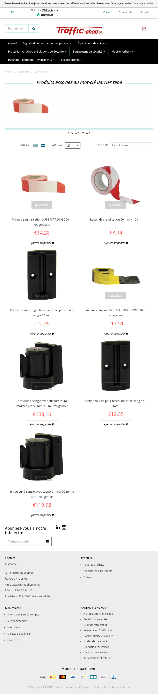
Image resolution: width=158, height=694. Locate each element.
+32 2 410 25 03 (18, 578)
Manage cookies (143, 3)
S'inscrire (145, 12)
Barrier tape (42, 72)
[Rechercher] (33, 28)
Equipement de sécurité (88, 51)
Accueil (12, 43)
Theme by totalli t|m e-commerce (111, 686)
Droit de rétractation (96, 625)
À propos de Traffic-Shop (98, 613)
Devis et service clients (97, 652)
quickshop (42, 205)
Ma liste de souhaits (18, 633)
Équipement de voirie (91, 43)
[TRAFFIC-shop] (79, 29)
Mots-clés (23, 72)
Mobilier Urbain (121, 51)
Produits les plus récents (98, 571)
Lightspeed (84, 686)
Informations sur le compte (23, 614)
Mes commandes (17, 621)
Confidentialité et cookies (98, 636)
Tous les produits (94, 564)
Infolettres (13, 640)
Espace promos (71, 59)
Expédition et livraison (96, 647)
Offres (87, 577)
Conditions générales (96, 619)
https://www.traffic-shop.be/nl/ (22, 584)
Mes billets (13, 627)
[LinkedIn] (58, 527)
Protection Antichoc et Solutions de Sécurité (36, 51)
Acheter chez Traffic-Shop (98, 630)
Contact (107, 12)
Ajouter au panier (41, 243)
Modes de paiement (95, 641)
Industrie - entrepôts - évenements (30, 59)
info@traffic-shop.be (21, 572)
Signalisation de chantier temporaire (46, 43)
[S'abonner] (48, 540)
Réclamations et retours (97, 658)
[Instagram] (64, 527)
